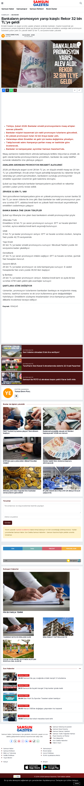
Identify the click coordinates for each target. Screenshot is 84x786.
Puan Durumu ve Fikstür (61, 736)
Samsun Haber (8, 9)
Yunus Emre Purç (22, 391)
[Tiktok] (34, 741)
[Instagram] (22, 741)
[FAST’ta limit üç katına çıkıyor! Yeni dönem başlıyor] (22, 418)
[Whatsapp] (38, 741)
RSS (17, 776)
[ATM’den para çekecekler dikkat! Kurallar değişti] (22, 448)
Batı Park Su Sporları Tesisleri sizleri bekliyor (39, 698)
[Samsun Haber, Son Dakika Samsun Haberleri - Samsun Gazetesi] (41, 3)
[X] (15, 741)
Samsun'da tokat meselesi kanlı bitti (35, 719)
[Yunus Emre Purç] (8, 393)
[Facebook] (11, 741)
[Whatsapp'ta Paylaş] (11, 90)
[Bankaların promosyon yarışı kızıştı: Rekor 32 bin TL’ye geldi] (42, 64)
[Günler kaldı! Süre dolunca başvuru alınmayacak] (62, 448)
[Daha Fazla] (15, 90)
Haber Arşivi (57, 743)
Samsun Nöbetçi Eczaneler (62, 727)
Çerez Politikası (48, 753)
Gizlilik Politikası (8, 755)
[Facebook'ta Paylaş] (3, 90)
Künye (5, 762)
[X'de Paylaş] (7, 90)
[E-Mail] (16, 396)
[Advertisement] (42, 108)
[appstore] (33, 767)
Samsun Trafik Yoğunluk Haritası (64, 734)
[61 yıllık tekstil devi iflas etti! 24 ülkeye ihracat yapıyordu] (62, 478)
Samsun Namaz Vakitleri (61, 731)
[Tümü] (80, 668)
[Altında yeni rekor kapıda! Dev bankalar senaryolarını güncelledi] (22, 478)
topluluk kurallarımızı (23, 530)
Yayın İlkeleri (7, 758)
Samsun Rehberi (37, 9)
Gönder (8, 523)
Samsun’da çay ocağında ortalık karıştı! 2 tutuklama (42, 678)
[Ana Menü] (2, 3)
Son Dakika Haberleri (60, 740)
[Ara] (81, 3)
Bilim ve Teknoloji (9, 753)
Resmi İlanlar (51, 9)
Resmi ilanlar (47, 751)
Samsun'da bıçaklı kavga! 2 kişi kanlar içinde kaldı (40, 688)
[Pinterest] (19, 741)
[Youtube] (30, 741)
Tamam (77, 783)
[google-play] (51, 767)
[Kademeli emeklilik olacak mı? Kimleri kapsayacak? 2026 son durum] (62, 418)
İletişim (45, 762)
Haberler (5, 15)
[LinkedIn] (26, 741)
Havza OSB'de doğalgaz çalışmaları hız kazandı (40, 708)
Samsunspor (21, 9)
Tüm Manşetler (58, 738)
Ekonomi (15, 15)
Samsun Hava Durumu (60, 729)
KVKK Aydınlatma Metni (51, 755)
